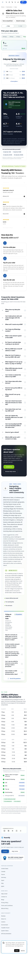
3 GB (12, 718)
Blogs (2, 899)
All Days (5, 36)
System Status (5, 930)
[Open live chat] (9, 2)
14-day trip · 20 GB (7, 154)
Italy (2, 883)
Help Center (15, 851)
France (3, 874)
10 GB (12, 724)
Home (2, 7)
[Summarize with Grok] (21, 831)
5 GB (12, 721)
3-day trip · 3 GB (7, 151)
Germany (3, 877)
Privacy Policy (4, 902)
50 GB (13, 734)
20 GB (13, 728)
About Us (3, 919)
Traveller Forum (5, 927)
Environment (4, 925)
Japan (2, 886)
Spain (2, 880)
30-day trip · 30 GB (18, 154)
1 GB (12, 712)
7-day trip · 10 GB (17, 151)
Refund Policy (4, 908)
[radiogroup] (14, 45)
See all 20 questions (14, 678)
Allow (16, 950)
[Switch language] (12, 2)
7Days (24, 36)
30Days (11, 36)
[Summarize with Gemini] (12, 831)
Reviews (3, 916)
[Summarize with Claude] (8, 831)
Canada (3, 871)
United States (4, 868)
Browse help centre (10, 471)
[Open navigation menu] (2, 2)
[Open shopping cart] (6, 2)
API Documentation (6, 933)
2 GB (12, 715)
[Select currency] (15, 2)
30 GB (13, 731)
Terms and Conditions (7, 905)
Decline (23, 950)
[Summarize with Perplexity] (17, 831)
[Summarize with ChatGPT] (4, 831)
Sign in (23, 2)
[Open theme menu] (18, 2)
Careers (3, 922)
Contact (5, 851)
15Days (18, 36)
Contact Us (9, 467)
